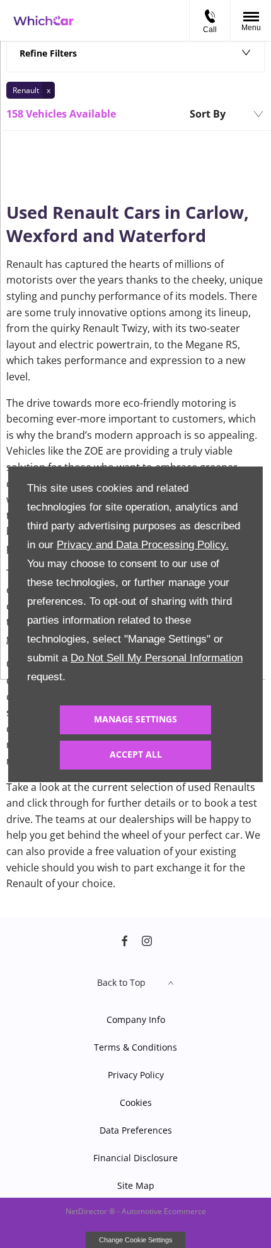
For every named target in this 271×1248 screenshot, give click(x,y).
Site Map (135, 1185)
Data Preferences (136, 1130)
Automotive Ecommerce (164, 1211)
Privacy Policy (136, 1075)
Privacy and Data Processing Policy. (143, 545)
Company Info (136, 1019)
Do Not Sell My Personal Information (157, 658)
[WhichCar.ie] (43, 20)
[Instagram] (146, 940)
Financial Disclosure (135, 1158)
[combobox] (226, 114)
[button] (30, 90)
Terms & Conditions (135, 1047)
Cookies (136, 1102)
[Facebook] (124, 940)
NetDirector (87, 1211)
